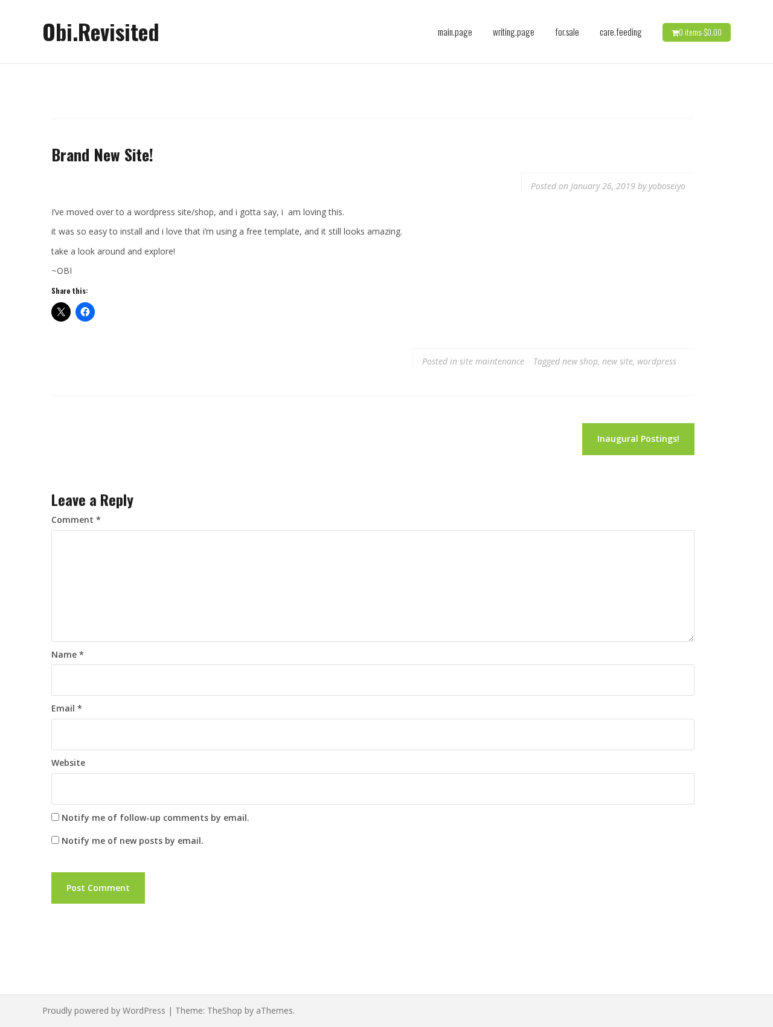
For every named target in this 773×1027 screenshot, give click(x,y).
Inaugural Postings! (638, 438)
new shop (580, 361)
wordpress (656, 361)
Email (66, 708)
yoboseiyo (667, 186)
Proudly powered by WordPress (103, 1010)
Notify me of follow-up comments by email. (155, 817)
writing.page (513, 31)
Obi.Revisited (100, 31)
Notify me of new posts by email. (133, 840)
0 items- (700, 32)
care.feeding (621, 31)
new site (617, 361)
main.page (455, 31)
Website (68, 762)
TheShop (224, 1010)
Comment (76, 519)
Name (67, 654)
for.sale (567, 31)
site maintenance (492, 361)
